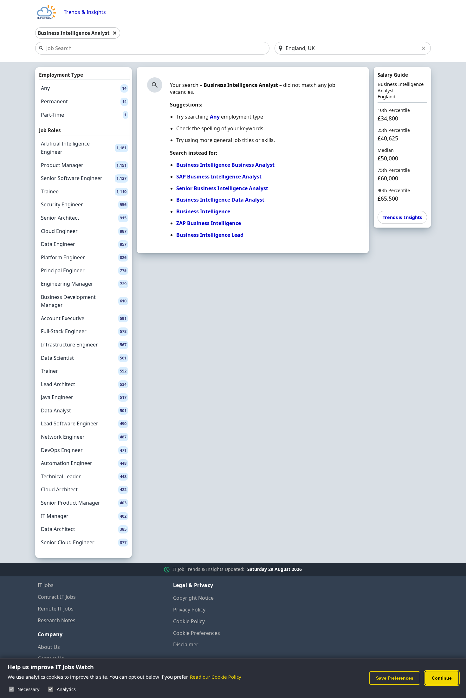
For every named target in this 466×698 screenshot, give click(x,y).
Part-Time (83, 114)
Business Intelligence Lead (209, 234)
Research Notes (56, 620)
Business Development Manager (83, 301)
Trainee (83, 191)
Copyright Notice (193, 597)
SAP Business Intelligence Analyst (219, 176)
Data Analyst (83, 410)
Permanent (83, 101)
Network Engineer (83, 436)
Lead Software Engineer (83, 423)
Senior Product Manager (83, 502)
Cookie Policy (189, 621)
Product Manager (83, 165)
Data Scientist (83, 357)
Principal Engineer (83, 270)
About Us (49, 646)
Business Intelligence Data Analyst (220, 199)
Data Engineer (83, 244)
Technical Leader (83, 476)
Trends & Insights (85, 12)
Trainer (83, 370)
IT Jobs (46, 585)
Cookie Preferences (196, 633)
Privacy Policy (189, 609)
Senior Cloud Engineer (83, 542)
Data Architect (83, 529)
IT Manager (83, 516)
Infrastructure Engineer (83, 344)
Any (83, 88)
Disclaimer (185, 644)
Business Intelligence (203, 211)
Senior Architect (83, 217)
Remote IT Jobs (56, 608)
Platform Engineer (83, 257)
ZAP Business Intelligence (208, 223)
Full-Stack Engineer (83, 331)
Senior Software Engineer (83, 178)
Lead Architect (83, 384)
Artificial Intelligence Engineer (83, 147)
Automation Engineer (83, 463)
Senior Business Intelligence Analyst (222, 188)
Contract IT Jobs (57, 596)
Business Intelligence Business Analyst (225, 164)
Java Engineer (83, 397)
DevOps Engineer (83, 450)
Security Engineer (83, 204)
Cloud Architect (83, 489)
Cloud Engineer (83, 231)
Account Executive (83, 318)
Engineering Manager (83, 283)
